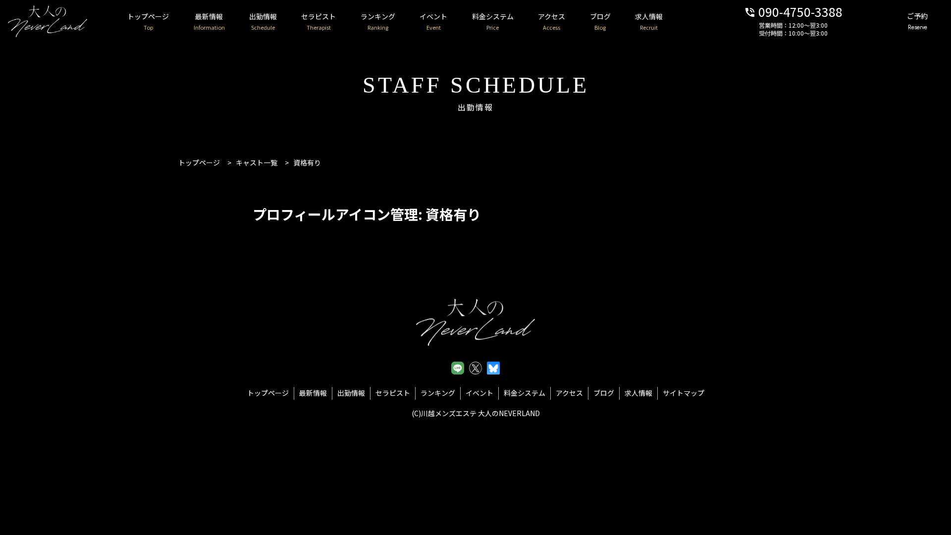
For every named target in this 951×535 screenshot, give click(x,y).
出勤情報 (263, 21)
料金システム (493, 21)
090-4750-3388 (793, 11)
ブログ (600, 21)
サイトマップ (683, 393)
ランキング (378, 21)
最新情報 (209, 21)
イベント (433, 21)
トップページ (148, 21)
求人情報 (649, 21)
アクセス (551, 21)
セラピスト (318, 21)
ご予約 (917, 21)
